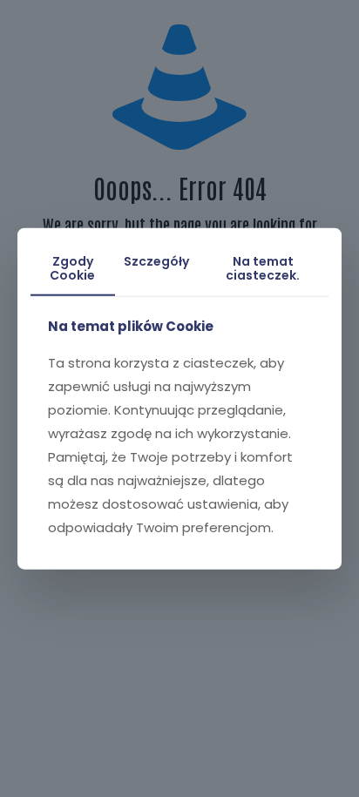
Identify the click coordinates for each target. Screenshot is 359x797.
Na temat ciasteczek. (263, 268)
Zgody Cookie (72, 268)
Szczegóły (156, 260)
